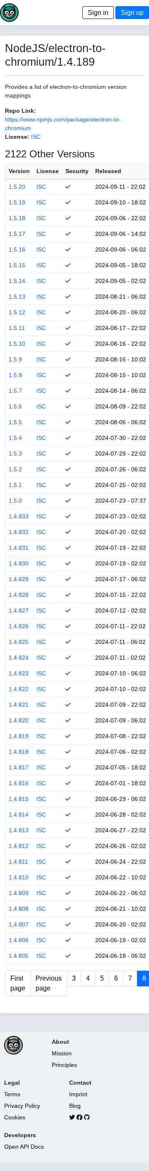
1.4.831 (19, 547)
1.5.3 (15, 453)
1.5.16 (17, 249)
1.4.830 (19, 563)
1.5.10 (17, 343)
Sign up (132, 12)
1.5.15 (17, 265)
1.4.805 (19, 955)
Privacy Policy (22, 1105)
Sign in (98, 12)
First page (17, 983)
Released (108, 171)
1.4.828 (19, 594)
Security (77, 171)
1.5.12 (17, 312)
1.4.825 (19, 642)
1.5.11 (17, 328)
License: (17, 136)
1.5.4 (15, 438)
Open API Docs (24, 1146)
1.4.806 (19, 940)
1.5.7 (15, 390)
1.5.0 (15, 500)
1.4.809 (19, 893)
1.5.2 (15, 469)
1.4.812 (19, 846)
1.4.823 (19, 673)
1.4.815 (19, 799)
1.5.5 (15, 422)
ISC (36, 136)
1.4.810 (19, 877)
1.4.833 (19, 516)
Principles (64, 1065)
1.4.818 (19, 751)
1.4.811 (18, 861)
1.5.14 (17, 281)
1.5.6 (15, 406)
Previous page (49, 983)
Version (19, 171)
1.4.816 (19, 783)
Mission (62, 1053)
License (47, 171)
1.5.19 (17, 202)
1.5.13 (17, 296)
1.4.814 (19, 814)
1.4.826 (19, 626)
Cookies (14, 1117)
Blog (75, 1105)
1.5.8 (15, 375)
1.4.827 (19, 610)
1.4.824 (19, 657)
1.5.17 (17, 233)
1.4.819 (19, 736)
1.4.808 (19, 908)
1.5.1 (15, 485)
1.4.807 (19, 924)
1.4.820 (19, 720)
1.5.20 (17, 186)
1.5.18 (17, 218)
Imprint (78, 1094)
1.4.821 (19, 704)
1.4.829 (19, 579)
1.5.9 (15, 359)
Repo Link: (20, 110)
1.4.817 (19, 767)
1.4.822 (19, 689)
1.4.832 (19, 532)
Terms (12, 1094)
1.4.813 (19, 830)
